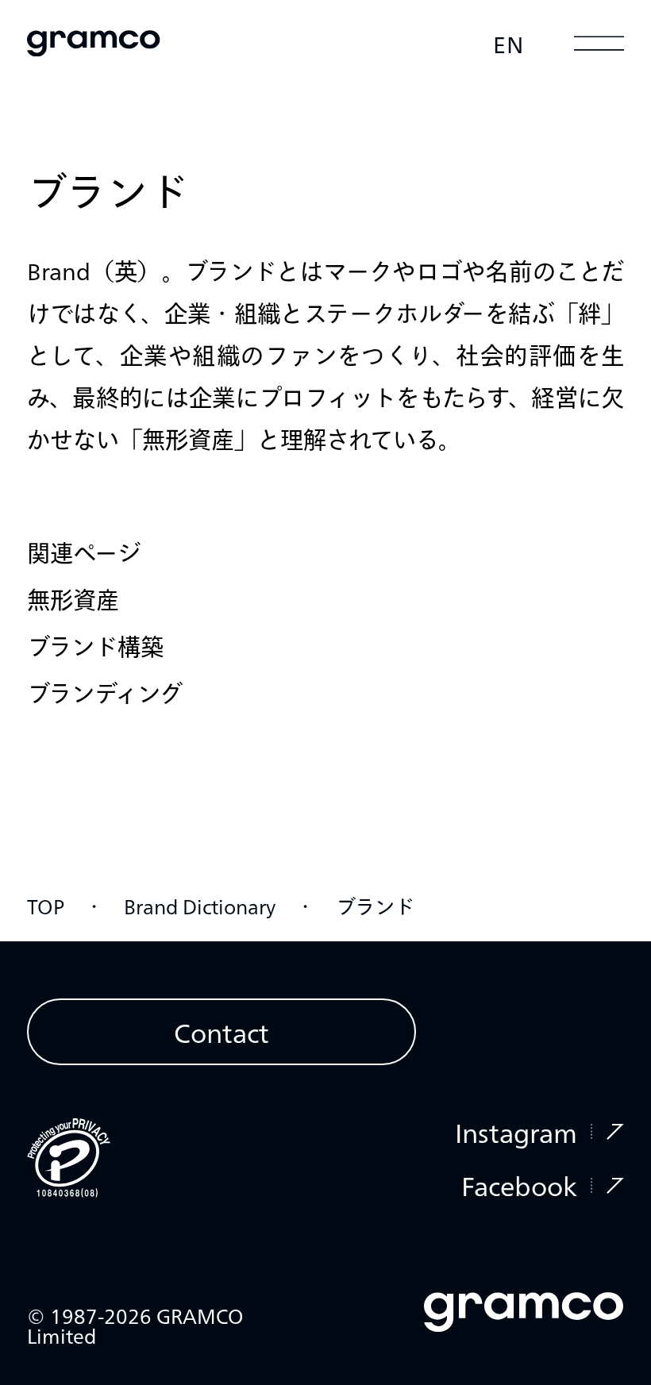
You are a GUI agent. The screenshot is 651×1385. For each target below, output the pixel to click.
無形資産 (73, 599)
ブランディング (105, 692)
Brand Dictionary (199, 905)
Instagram (516, 1131)
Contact (221, 1031)
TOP (45, 905)
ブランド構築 (95, 645)
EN (508, 43)
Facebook (519, 1184)
